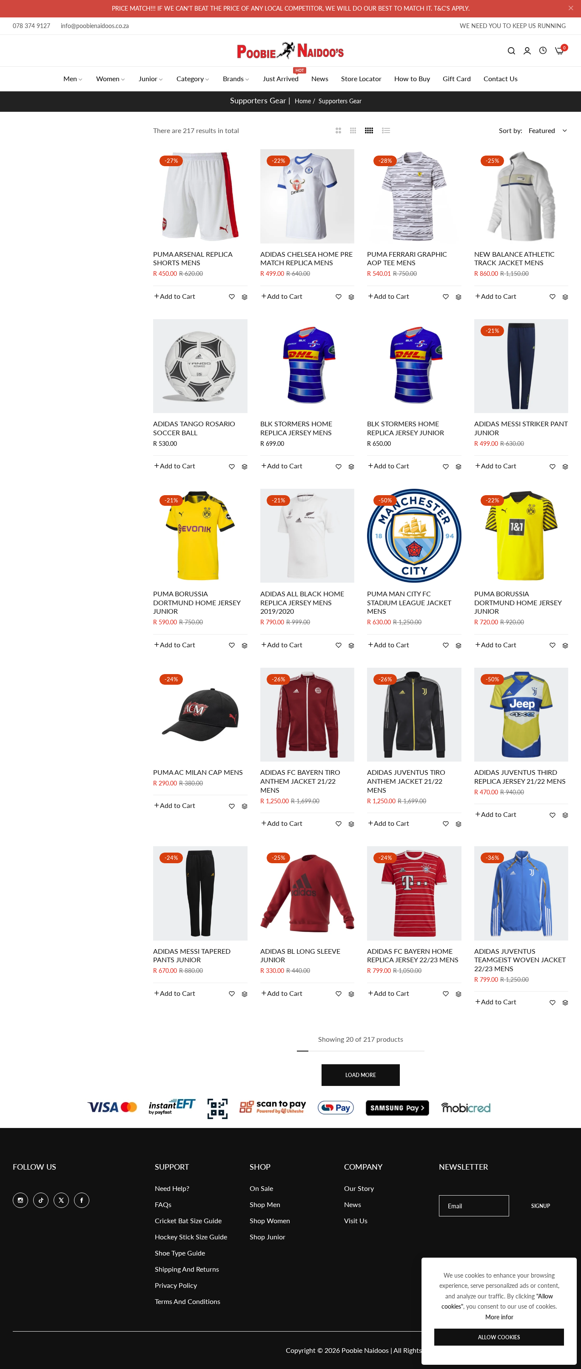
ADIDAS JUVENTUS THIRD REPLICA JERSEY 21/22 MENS (520, 776)
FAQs (163, 1204)
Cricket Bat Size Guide (188, 1220)
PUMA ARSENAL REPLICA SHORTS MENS (192, 258)
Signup (540, 1206)
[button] (174, 296)
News (352, 1204)
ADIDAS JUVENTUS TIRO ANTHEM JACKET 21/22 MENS (406, 781)
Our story (359, 1188)
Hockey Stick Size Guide (191, 1237)
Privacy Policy (176, 1285)
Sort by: (510, 130)
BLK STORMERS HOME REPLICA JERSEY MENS (296, 427)
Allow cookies (499, 1337)
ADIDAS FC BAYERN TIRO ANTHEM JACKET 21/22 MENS (300, 781)
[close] (571, 9)
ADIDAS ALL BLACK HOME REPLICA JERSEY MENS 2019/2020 (302, 602)
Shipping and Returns (187, 1269)
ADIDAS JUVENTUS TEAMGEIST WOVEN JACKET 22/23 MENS (520, 960)
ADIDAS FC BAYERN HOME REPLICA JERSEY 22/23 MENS (413, 955)
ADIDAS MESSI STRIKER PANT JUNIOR (521, 427)
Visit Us (355, 1220)
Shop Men (265, 1204)
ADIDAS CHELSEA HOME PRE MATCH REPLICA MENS (306, 258)
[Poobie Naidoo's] (290, 51)
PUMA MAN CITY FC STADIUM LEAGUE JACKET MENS (409, 602)
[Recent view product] (543, 50)
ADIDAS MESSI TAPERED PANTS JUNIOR (192, 955)
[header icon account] (527, 51)
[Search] (511, 51)
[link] (73, 78)
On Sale (261, 1188)
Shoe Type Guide (180, 1253)
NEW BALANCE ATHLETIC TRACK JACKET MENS (514, 258)
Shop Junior (267, 1237)
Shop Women (270, 1220)
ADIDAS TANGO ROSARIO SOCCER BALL (194, 427)
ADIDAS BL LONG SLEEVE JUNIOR (300, 955)
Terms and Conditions (187, 1301)
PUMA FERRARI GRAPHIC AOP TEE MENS (407, 258)
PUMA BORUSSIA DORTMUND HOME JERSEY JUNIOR (196, 602)
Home (303, 101)
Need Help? (172, 1188)
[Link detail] (20, 1200)
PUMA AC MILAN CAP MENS (198, 772)
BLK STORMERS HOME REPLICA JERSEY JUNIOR (405, 427)
